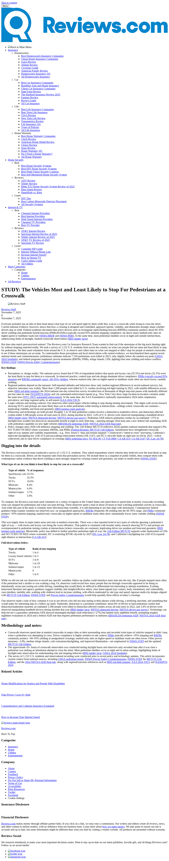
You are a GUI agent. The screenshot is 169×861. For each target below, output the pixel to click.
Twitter (11, 792)
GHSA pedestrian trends (71, 659)
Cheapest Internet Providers (35, 213)
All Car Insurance (30, 103)
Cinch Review (28, 139)
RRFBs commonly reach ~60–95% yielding (45, 379)
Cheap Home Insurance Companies (39, 59)
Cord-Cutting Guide (31, 260)
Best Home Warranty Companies (38, 136)
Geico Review (28, 62)
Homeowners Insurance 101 (36, 73)
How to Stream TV (31, 257)
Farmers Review (29, 97)
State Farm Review (31, 91)
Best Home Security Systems (36, 165)
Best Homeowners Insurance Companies (42, 56)
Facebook (13, 795)
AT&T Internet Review (33, 231)
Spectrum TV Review (32, 243)
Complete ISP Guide (32, 248)
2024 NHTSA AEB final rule (40, 662)
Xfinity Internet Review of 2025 (38, 237)
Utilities (25, 275)
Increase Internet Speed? (34, 254)
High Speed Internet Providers (37, 219)
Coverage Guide (29, 67)
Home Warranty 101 (31, 151)
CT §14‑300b (109, 438)
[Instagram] (17, 856)
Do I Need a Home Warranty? (36, 154)
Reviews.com (8, 823)
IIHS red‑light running (26, 391)
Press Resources (16, 789)
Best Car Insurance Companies (37, 82)
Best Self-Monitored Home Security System (44, 174)
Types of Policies (30, 127)
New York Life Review (33, 118)
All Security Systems (32, 204)
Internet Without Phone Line (36, 251)
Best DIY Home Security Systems (39, 168)
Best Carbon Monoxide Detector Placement (44, 201)
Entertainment (28, 278)
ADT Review (28, 180)
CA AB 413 (124, 438)
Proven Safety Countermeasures (67, 595)
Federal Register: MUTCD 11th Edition (92, 429)
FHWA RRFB (46, 335)
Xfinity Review (29, 183)
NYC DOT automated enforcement (42, 397)
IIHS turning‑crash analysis (70, 409)
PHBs (150, 510)
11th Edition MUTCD (118, 531)
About (11, 768)
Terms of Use (15, 783)
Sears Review (28, 148)
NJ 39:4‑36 (95, 438)
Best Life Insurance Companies (37, 109)
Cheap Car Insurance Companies (38, 88)
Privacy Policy (15, 777)
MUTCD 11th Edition (18, 595)
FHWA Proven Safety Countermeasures (38, 362)
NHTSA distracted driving (42, 417)
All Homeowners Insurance (35, 76)
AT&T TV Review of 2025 (35, 240)
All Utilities (27, 263)
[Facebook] (16, 850)
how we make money (113, 826)
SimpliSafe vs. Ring (31, 192)
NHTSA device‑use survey (71, 417)
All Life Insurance (30, 130)
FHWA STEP (9, 362)
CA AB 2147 (138, 438)
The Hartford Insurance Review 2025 (40, 94)
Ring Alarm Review (31, 189)
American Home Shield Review (37, 142)
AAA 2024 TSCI (70, 400)
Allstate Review (29, 64)
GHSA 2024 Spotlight (114, 653)
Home (24, 272)
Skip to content (9, 2)
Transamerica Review (32, 121)
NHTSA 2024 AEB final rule (104, 423)
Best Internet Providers (33, 216)
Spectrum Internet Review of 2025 (39, 234)
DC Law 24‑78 (155, 438)
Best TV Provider (30, 225)
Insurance (13, 746)
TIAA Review (28, 115)
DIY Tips (26, 198)
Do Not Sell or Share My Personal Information (32, 780)
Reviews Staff (8, 309)
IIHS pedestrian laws (77, 438)
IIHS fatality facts (77, 338)
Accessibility (14, 786)
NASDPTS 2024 (40, 394)
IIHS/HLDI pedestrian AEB (73, 423)
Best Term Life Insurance (34, 112)
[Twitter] (15, 853)
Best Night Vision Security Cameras (40, 171)
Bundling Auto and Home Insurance (40, 85)
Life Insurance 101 (31, 124)
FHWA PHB (66, 335)
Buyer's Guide (28, 100)
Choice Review (29, 145)
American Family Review (34, 70)
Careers (12, 771)
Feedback (13, 774)
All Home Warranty (31, 156)
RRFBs (90, 510)
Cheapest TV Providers (33, 222)
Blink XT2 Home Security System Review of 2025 (48, 186)
